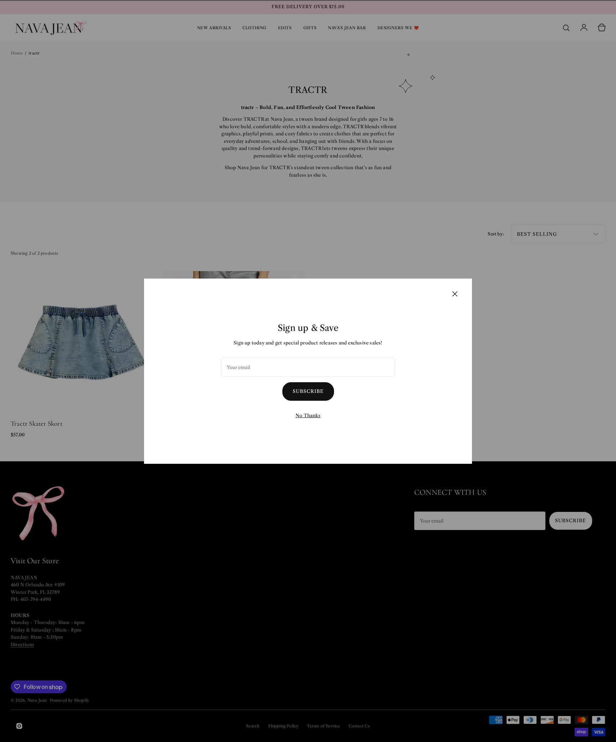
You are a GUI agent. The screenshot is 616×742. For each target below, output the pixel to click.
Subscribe (308, 391)
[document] (308, 371)
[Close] (455, 293)
